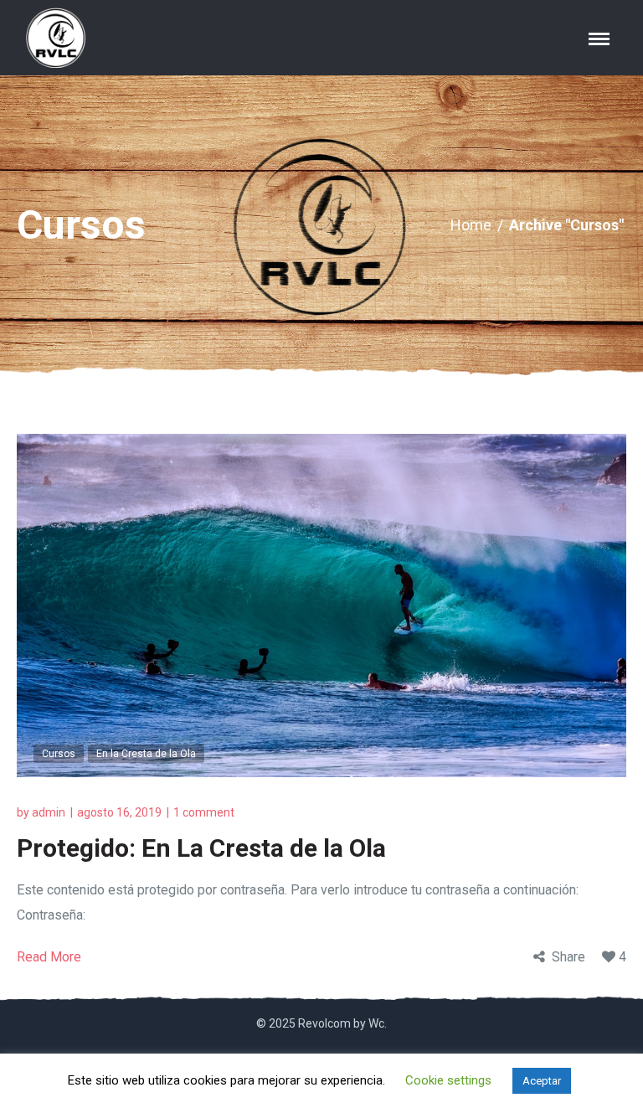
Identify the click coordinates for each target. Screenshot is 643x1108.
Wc (376, 1023)
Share (568, 957)
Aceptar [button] (541, 1081)
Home (470, 225)
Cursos (58, 754)
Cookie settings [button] (448, 1080)
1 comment (203, 812)
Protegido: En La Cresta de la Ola (201, 848)
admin (48, 812)
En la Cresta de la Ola (146, 754)
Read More (49, 957)
